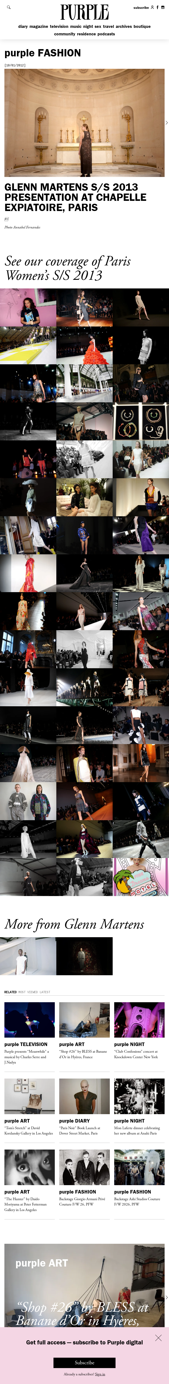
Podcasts (106, 33)
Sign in (100, 1374)
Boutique (142, 26)
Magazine (38, 26)
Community (64, 33)
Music (75, 26)
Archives (124, 26)
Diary (23, 26)
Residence (86, 33)
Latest (45, 992)
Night (88, 26)
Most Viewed (28, 992)
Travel (108, 26)
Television (59, 26)
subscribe (141, 7)
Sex (98, 26)
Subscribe (84, 1362)
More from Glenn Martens (74, 924)
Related (10, 992)
